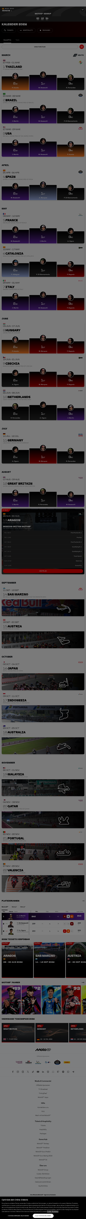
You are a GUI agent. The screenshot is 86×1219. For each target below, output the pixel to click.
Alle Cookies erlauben (43, 1215)
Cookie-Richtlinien (52, 1211)
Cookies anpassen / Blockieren (18, 1215)
